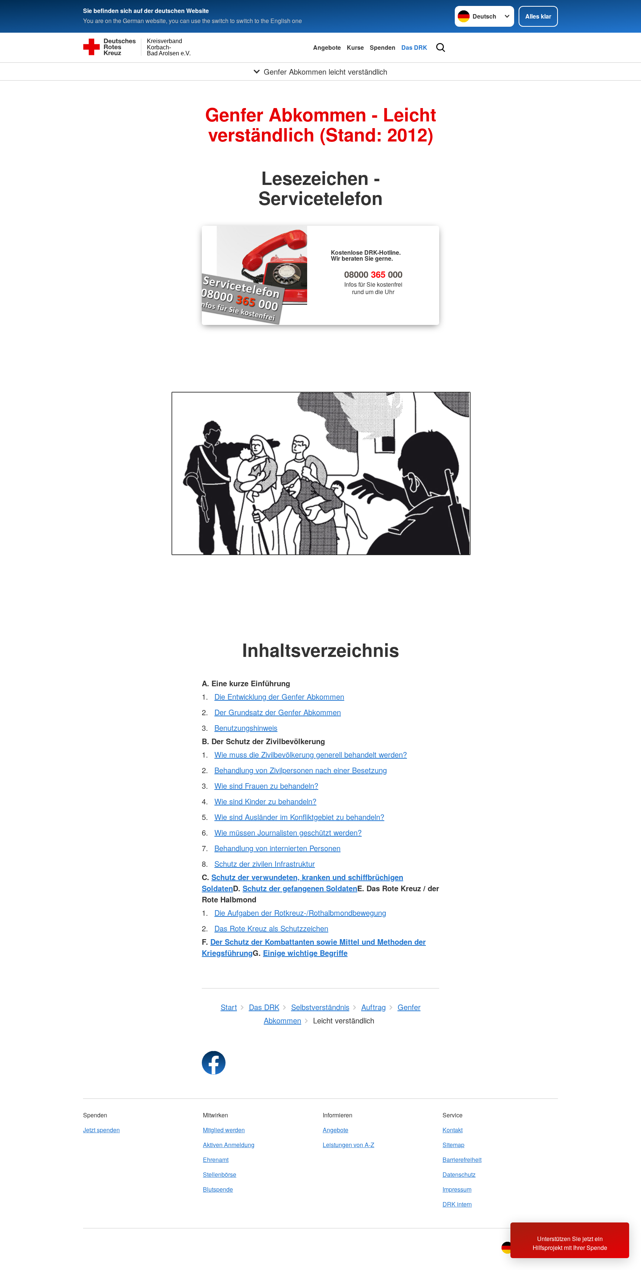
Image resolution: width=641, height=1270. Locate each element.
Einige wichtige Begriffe (305, 952)
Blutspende (218, 1189)
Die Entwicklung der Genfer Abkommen (279, 696)
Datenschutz (459, 1174)
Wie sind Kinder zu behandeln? (265, 801)
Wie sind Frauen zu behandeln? (266, 785)
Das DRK (414, 47)
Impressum (457, 1189)
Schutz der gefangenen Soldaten (300, 888)
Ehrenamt (216, 1159)
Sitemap (453, 1144)
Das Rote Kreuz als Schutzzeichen (271, 928)
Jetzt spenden (101, 1130)
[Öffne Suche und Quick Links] (441, 47)
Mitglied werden (224, 1130)
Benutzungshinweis (245, 727)
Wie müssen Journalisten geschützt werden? (288, 832)
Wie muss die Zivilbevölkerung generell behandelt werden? (310, 754)
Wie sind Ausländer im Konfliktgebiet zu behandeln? (299, 816)
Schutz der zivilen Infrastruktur (264, 863)
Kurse (355, 47)
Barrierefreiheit (462, 1159)
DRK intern (457, 1204)
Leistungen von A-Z (348, 1144)
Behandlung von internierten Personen (277, 848)
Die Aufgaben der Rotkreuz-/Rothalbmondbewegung (300, 912)
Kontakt (453, 1130)
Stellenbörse (219, 1174)
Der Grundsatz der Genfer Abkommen (277, 712)
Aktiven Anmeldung (228, 1144)
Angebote (327, 47)
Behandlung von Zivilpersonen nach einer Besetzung (300, 770)
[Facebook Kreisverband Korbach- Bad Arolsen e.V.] (214, 1063)
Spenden (382, 47)
